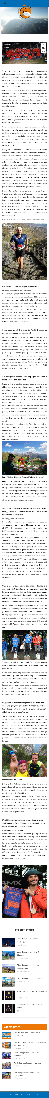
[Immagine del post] (8, 942)
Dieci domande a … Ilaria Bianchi (30, 978)
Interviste (7, 45)
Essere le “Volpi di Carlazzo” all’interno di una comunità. (30, 1043)
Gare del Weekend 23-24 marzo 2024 (28, 1033)
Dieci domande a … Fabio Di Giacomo (28, 953)
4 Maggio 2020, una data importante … (31, 993)
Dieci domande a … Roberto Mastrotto (28, 940)
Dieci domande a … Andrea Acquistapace (28, 966)
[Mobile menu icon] (4, 3)
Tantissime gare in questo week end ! (28, 1063)
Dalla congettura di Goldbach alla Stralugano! (27, 1074)
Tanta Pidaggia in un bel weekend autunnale (26, 1054)
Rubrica (7, 48)
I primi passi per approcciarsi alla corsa (30, 1006)
